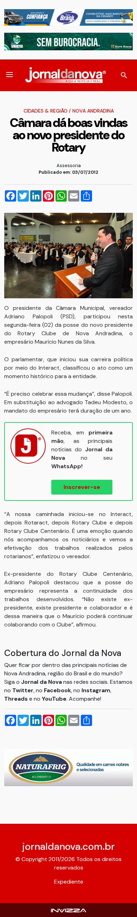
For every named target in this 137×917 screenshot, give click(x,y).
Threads (16, 698)
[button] (9, 75)
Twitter (22, 690)
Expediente (68, 881)
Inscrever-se (82, 487)
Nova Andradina (93, 111)
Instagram (95, 690)
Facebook (57, 690)
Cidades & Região (45, 111)
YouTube (54, 698)
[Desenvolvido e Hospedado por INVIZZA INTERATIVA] (68, 909)
